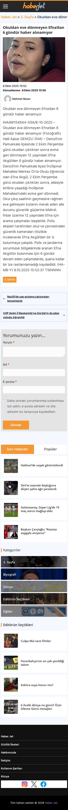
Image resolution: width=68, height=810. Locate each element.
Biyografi (9, 574)
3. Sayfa (27, 17)
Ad (6, 364)
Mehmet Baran (21, 98)
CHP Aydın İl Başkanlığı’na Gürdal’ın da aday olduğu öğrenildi (31, 315)
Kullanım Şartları (11, 768)
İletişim (5, 760)
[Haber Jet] (34, 6)
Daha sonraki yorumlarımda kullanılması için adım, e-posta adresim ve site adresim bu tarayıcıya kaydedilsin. (35, 406)
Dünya (8, 587)
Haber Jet (9, 17)
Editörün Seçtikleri (16, 599)
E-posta (10, 382)
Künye (5, 776)
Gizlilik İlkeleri (10, 744)
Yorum (9, 342)
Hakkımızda (8, 752)
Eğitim (7, 611)
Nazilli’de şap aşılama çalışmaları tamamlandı (28, 298)
